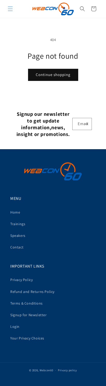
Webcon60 (46, 370)
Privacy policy (67, 370)
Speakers (17, 235)
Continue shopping (53, 74)
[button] (10, 8)
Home (15, 212)
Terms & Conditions (26, 303)
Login (15, 326)
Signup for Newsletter (28, 315)
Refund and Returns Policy (32, 291)
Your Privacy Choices (27, 338)
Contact (16, 247)
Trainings (17, 224)
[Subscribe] (86, 124)
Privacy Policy (21, 279)
